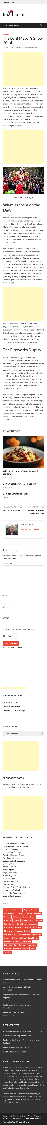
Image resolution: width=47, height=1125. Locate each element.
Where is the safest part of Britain (17, 987)
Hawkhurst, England (11, 890)
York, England (8, 869)
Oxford (14, 938)
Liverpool (18, 927)
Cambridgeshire (9, 913)
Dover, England (9, 864)
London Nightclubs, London (14, 843)
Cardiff (20, 913)
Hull (31, 920)
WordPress (16, 1122)
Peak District (32, 938)
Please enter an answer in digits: (19, 629)
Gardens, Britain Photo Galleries (16, 887)
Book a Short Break (12, 706)
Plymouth (16, 942)
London (6, 34)
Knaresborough (9, 924)
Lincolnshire (8, 927)
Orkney (6, 938)
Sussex (25, 949)
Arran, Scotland (9, 866)
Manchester (8, 931)
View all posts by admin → (31, 529)
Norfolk (27, 931)
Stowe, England (9, 875)
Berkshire (34, 910)
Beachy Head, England (12, 896)
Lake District (22, 924)
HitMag (27, 1122)
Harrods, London (10, 878)
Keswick (39, 920)
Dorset (32, 917)
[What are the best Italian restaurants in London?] (23, 452)
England (16, 920)
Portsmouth (26, 942)
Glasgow (25, 920)
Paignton (22, 938)
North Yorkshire (24, 934)
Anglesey (7, 910)
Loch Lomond (29, 927)
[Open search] (41, 25)
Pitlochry (7, 942)
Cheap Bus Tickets (11, 702)
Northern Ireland (10, 934)
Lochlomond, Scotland (12, 852)
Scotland (22, 945)
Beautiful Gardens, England (14, 855)
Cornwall (37, 913)
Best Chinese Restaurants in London (19, 483)
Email (6, 607)
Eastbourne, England (11, 881)
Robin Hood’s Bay (10, 945)
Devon (25, 917)
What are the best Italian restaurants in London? (23, 979)
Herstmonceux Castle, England (15, 846)
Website (7, 618)
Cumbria (7, 917)
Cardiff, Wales (8, 884)
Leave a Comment (31, 47)
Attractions (17, 910)
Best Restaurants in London (15, 493)
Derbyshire (17, 917)
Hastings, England (10, 849)
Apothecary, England (11, 858)
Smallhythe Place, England (14, 893)
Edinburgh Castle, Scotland (14, 861)
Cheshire (29, 913)
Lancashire (33, 924)
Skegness (7, 949)
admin (20, 47)
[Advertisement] (23, 69)
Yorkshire (7, 952)
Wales (33, 949)
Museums (18, 931)
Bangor (26, 910)
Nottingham (36, 934)
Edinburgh (7, 920)
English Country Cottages (15, 710)
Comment (8, 563)
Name (6, 596)
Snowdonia (17, 949)
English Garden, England (13, 872)
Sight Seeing (32, 945)
